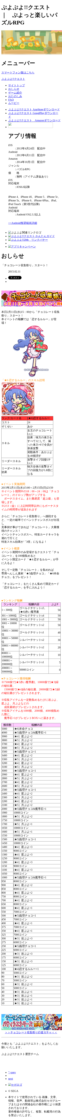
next (10, 1078)
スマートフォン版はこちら (17, 72)
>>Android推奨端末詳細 (22, 223)
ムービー (13, 103)
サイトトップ (16, 85)
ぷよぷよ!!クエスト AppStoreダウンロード (34, 109)
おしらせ (13, 89)
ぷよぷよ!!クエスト (13, 78)
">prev (12, 1072)
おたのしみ (15, 96)
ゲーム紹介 (15, 92)
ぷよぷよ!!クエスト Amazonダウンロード (34, 120)
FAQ (11, 99)
